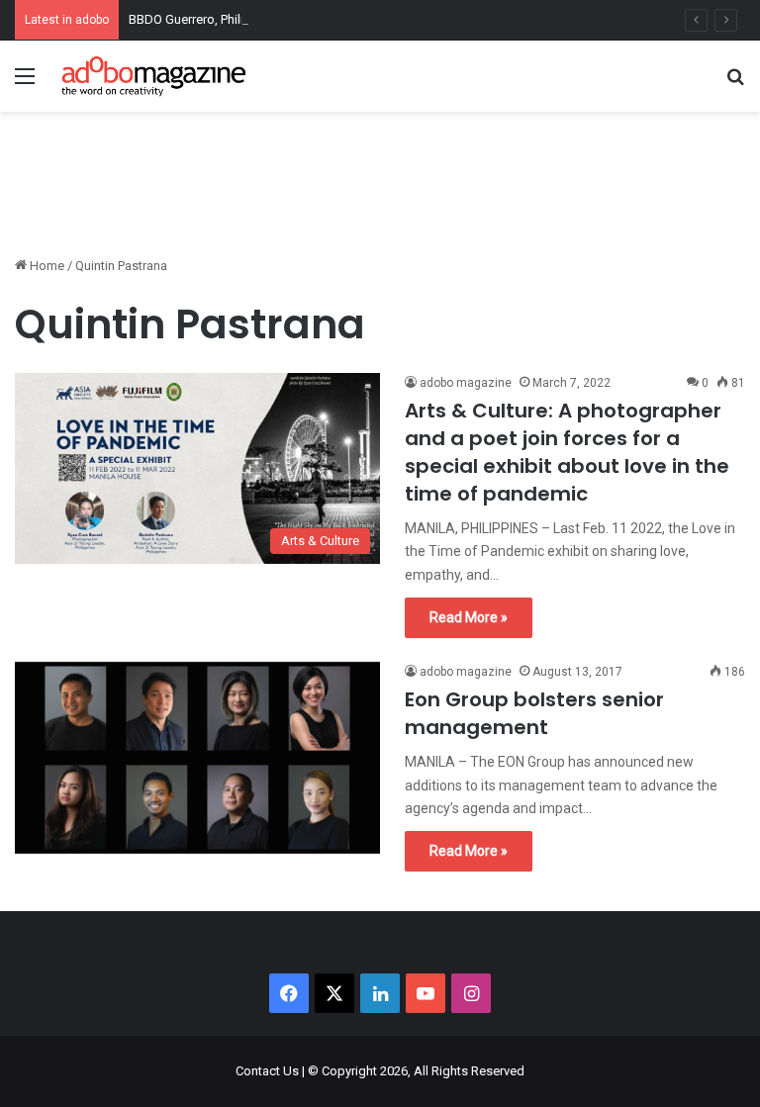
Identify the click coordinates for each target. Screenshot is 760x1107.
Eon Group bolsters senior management (534, 713)
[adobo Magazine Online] (154, 76)
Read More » (468, 617)
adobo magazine (466, 383)
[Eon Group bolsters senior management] (197, 758)
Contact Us (267, 1070)
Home (45, 265)
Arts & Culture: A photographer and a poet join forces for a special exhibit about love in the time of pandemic (567, 452)
